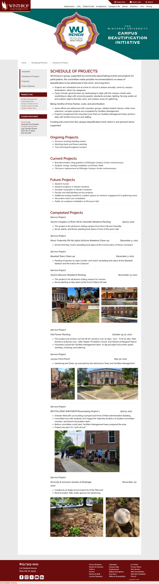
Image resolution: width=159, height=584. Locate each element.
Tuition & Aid (88, 6)
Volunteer (26, 71)
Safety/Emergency (116, 572)
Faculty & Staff (94, 574)
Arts (142, 6)
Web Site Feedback (138, 574)
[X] (32, 577)
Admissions (69, 6)
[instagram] (27, 577)
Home (24, 63)
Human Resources (27, 101)
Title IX (133, 576)
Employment (114, 569)
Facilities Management (29, 99)
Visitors (92, 569)
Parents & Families (96, 567)
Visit (79, 6)
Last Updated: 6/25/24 (8, 583)
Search (150, 2)
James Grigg (25, 122)
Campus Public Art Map (29, 106)
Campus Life (114, 6)
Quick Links (136, 2)
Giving (149, 6)
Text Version (135, 569)
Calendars (113, 565)
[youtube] (37, 577)
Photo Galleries (28, 86)
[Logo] (15, 6)
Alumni (92, 572)
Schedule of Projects (30, 76)
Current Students (95, 576)
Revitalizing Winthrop (39, 63)
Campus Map (114, 567)
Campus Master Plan (28, 108)
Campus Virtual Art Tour (29, 104)
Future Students (95, 565)
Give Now (112, 574)
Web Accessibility (137, 572)
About (125, 6)
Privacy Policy (136, 567)
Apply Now (121, 2)
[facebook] (22, 577)
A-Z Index (134, 565)
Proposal (25, 81)
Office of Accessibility (117, 576)
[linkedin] (42, 577)
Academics (101, 6)
